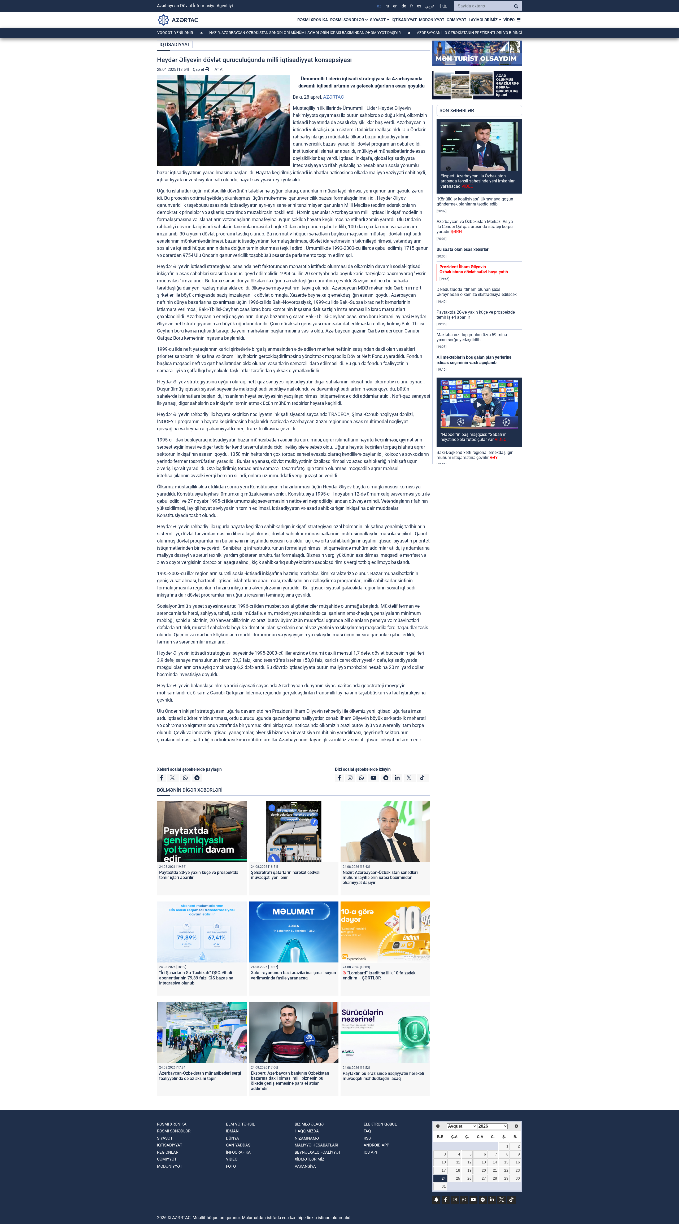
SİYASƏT (378, 19)
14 (495, 1162)
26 (469, 1178)
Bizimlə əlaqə (309, 1124)
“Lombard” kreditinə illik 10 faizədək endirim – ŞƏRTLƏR (379, 975)
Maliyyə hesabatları (316, 1145)
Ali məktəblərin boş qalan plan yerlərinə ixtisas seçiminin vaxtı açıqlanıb (474, 360)
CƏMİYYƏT (456, 19)
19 (469, 1170)
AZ (379, 5)
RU (387, 5)
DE (404, 5)
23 (518, 1170)
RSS (367, 1138)
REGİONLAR (167, 1152)
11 (458, 1162)
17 (444, 1170)
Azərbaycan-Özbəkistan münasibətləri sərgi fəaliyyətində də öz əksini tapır (200, 1076)
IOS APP (371, 1152)
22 (506, 1170)
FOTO (231, 1166)
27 (484, 1178)
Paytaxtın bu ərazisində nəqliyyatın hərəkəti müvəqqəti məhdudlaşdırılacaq (383, 1076)
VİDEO (509, 19)
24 (444, 1178)
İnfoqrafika (238, 1152)
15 (506, 1162)
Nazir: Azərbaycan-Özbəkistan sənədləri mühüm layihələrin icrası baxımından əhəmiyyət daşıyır (257, 32)
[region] (479, 291)
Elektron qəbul (380, 1124)
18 (458, 1170)
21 (495, 1170)
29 (506, 1178)
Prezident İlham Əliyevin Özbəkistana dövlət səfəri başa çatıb (473, 269)
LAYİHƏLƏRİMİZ (484, 19)
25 (458, 1178)
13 (484, 1162)
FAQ (367, 1131)
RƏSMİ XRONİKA (312, 19)
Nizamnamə (307, 1138)
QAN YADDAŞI (238, 1145)
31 (444, 1186)
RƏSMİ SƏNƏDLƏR (347, 19)
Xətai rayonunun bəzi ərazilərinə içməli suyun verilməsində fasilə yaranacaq (293, 975)
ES (419, 5)
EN (395, 5)
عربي (430, 5)
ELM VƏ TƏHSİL (240, 1124)
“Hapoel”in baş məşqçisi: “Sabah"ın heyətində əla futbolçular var (474, 437)
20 (484, 1170)
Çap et (199, 69)
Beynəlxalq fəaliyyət (318, 1152)
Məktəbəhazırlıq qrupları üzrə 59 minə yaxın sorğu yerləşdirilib (472, 337)
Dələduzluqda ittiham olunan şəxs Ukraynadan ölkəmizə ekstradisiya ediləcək (477, 292)
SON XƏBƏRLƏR (456, 110)
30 (518, 1178)
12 (469, 1162)
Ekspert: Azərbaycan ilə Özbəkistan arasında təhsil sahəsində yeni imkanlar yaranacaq (478, 181)
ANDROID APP (376, 1145)
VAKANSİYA (305, 1166)
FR (411, 5)
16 (518, 1162)
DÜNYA (232, 1138)
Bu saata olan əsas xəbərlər (463, 249)
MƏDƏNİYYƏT (431, 19)
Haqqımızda (307, 1131)
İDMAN (232, 1131)
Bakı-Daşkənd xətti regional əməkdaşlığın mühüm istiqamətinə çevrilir (475, 455)
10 (444, 1162)
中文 (443, 5)
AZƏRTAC (333, 97)
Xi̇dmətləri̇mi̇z (309, 1159)
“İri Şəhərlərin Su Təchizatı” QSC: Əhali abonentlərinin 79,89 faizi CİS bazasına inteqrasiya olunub (196, 977)
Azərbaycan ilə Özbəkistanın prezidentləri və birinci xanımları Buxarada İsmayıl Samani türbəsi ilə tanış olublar (497, 32)
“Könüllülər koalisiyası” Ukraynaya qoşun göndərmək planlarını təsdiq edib (475, 201)
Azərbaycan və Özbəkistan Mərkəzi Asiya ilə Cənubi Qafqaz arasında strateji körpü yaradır (475, 226)
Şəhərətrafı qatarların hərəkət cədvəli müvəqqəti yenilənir (285, 875)
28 (495, 1178)
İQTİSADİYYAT (404, 19)
